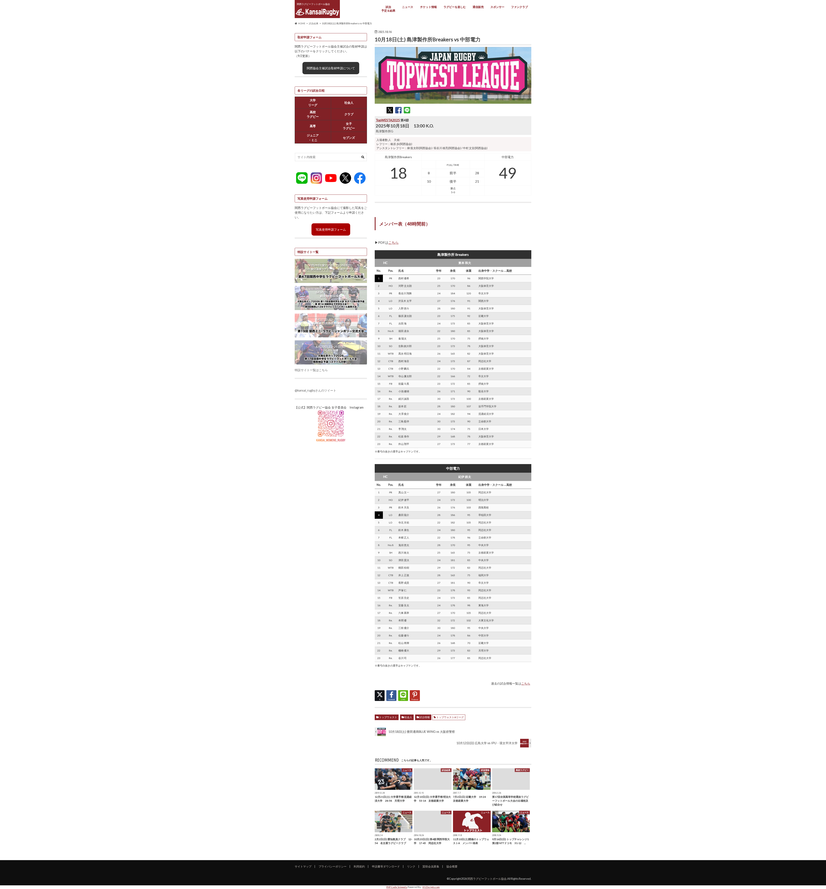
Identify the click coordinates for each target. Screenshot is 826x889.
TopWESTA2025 (388, 120)
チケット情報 (428, 7)
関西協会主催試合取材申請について (331, 68)
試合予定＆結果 (388, 8)
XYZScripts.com (431, 887)
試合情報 (424, 717)
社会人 (408, 717)
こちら (393, 242)
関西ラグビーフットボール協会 (487, 878)
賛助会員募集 (430, 866)
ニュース (407, 7)
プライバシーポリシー (333, 866)
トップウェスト (388, 717)
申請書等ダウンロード (386, 866)
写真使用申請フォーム (331, 229)
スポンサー (497, 7)
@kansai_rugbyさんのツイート (315, 390)
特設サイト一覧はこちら (311, 370)
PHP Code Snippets (396, 887)
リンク (411, 866)
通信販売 (478, 7)
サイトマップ (303, 866)
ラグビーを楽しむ (455, 7)
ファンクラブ (519, 7)
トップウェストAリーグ (450, 717)
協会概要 (452, 866)
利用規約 (359, 866)
